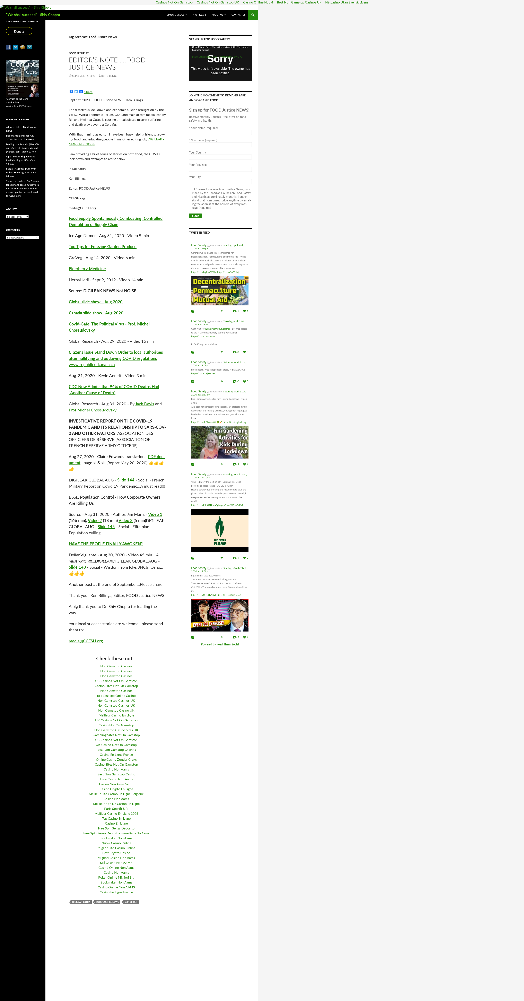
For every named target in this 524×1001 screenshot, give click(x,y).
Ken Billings (109, 76)
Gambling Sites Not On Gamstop (116, 735)
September (131, 902)
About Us (217, 15)
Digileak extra (81, 902)
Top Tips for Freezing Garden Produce (103, 247)
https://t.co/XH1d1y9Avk (203, 595)
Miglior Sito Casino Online (116, 848)
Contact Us (238, 15)
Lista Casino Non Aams (116, 779)
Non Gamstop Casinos (116, 666)
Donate (19, 31)
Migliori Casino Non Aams (116, 858)
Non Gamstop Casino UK (116, 710)
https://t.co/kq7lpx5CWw (204, 272)
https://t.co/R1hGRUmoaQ (204, 505)
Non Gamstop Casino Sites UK (116, 730)
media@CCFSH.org (86, 641)
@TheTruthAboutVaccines (217, 329)
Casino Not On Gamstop (116, 725)
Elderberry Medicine (87, 269)
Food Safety (198, 245)
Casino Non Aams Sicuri (116, 784)
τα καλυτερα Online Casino (116, 695)
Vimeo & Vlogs (175, 15)
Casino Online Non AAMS (116, 887)
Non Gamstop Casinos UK (116, 700)
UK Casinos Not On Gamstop (116, 681)
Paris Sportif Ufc (116, 808)
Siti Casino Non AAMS (116, 862)
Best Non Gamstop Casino (116, 774)
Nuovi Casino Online (116, 843)
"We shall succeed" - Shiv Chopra (33, 15)
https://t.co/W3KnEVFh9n (231, 505)
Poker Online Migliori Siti (116, 877)
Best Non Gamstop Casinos (116, 749)
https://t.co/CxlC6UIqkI (228, 272)
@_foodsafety (214, 245)
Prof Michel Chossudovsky (92, 410)
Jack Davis (144, 404)
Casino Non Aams (116, 769)
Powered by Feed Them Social (220, 644)
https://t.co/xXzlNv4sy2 (203, 337)
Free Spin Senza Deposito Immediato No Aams (116, 833)
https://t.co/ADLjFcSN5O (203, 374)
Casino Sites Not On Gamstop (116, 686)
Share (88, 92)
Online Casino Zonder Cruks (116, 759)
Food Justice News (107, 902)
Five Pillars (199, 15)
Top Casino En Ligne (116, 818)
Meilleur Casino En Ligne (116, 715)
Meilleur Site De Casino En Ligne (116, 804)
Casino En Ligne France (116, 754)
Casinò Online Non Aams (116, 867)
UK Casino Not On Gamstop (116, 745)
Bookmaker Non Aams (116, 838)
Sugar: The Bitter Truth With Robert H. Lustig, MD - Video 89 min (21, 172)
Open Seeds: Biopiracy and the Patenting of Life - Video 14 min (21, 160)
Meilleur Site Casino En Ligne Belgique (116, 794)
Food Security (79, 53)
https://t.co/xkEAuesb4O (203, 422)
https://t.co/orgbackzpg (234, 422)
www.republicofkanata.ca (92, 365)
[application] (220, 63)
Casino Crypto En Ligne (116, 789)
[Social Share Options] (193, 311)
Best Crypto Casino (116, 853)
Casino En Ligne (116, 823)
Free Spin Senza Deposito (116, 828)
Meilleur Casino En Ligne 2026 (116, 813)
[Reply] (221, 311)
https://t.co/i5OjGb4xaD (229, 595)
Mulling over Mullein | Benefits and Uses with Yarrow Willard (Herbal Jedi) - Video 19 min (22, 148)
